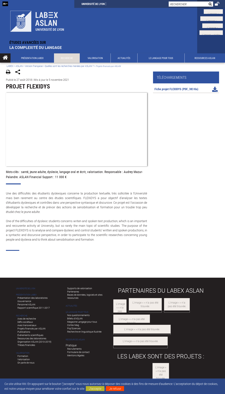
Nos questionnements (78, 315)
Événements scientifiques (30, 335)
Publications (23, 331)
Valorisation (22, 352)
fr (4, 3)
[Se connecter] (219, 4)
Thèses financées (26, 345)
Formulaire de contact (78, 352)
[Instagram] (211, 32)
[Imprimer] (9, 72)
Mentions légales (75, 355)
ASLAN (19, 66)
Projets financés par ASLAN (31, 328)
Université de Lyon (93, 4)
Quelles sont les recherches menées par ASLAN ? (69, 66)
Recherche (21, 315)
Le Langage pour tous (77, 312)
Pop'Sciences (74, 328)
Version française (34, 66)
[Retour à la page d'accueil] (37, 20)
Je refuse (115, 389)
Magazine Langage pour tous (82, 321)
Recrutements (74, 348)
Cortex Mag (73, 325)
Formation (22, 356)
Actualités (71, 305)
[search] (191, 4)
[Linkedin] (212, 25)
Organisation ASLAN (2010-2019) (34, 341)
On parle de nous (25, 362)
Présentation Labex (26, 294)
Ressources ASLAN (75, 339)
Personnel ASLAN (26, 304)
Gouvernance (24, 301)
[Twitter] (213, 11)
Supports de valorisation (79, 288)
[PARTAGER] (18, 72)
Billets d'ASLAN (75, 318)
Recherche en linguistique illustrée (84, 331)
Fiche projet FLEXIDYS (168, 89)
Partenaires (73, 291)
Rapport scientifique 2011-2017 (33, 307)
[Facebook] (211, 18)
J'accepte (95, 389)
